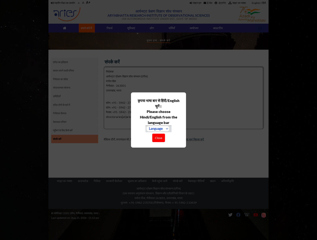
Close (158, 138)
